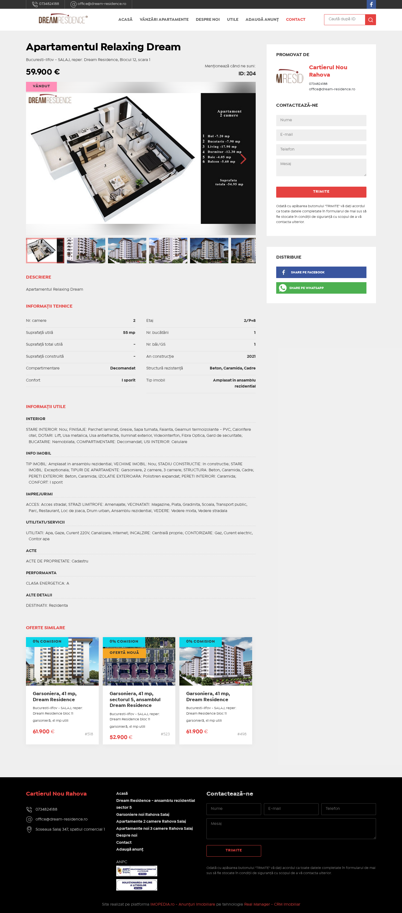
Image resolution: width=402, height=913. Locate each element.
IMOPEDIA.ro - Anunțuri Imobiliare (182, 904)
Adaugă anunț (262, 19)
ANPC (121, 862)
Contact (295, 19)
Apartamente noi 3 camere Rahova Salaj (154, 828)
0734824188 (48, 3)
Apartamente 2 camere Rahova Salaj (151, 821)
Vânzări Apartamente (164, 19)
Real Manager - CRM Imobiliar (272, 904)
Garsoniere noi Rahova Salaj (142, 814)
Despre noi (208, 19)
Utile (232, 19)
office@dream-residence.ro (101, 3)
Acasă (125, 19)
